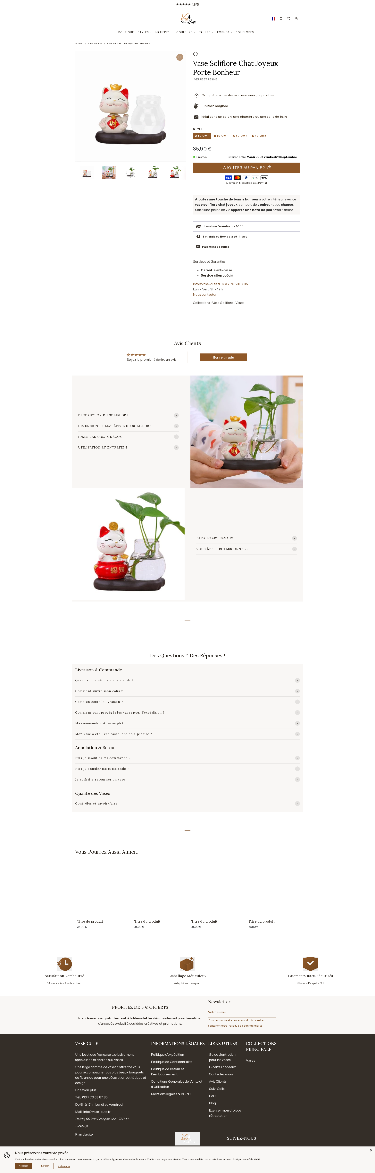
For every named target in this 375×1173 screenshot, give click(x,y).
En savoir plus (85, 1090)
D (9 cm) (259, 136)
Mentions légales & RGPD (170, 1094)
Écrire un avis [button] (223, 357)
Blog (212, 1103)
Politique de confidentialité (245, 1025)
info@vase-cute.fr (207, 284)
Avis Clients (218, 1081)
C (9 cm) (240, 136)
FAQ (212, 1096)
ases (251, 1060)
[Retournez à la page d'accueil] (187, 19)
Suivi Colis (217, 1089)
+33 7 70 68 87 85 (235, 284)
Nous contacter (205, 294)
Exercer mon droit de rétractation (225, 1113)
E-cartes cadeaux (222, 1067)
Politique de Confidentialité (172, 1062)
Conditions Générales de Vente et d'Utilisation (176, 1084)
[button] (81, 172)
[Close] (371, 1150)
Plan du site (84, 1134)
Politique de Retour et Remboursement (167, 1071)
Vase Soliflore (223, 303)
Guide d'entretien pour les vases (222, 1057)
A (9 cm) (202, 136)
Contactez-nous (221, 1074)
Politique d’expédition (167, 1054)
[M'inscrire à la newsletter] (266, 1012)
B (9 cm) (221, 136)
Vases (240, 303)
